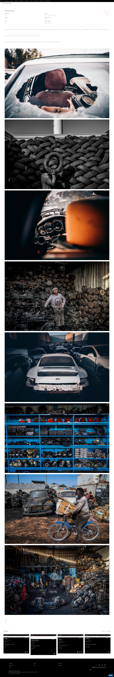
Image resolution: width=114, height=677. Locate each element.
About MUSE (10, 663)
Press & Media (95, 3)
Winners (83, 3)
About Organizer (11, 665)
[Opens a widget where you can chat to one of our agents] (110, 675)
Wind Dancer (60, 639)
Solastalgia (5, 638)
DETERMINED (87, 638)
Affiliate (10, 667)
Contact (35, 663)
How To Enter (75, 3)
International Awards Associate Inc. (16, 673)
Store (100, 3)
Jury (80, 3)
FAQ (34, 665)
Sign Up (111, 3)
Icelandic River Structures (35, 640)
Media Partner (60, 663)
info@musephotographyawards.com (99, 667)
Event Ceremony (89, 3)
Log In (108, 3)
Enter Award (104, 3)
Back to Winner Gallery (106, 631)
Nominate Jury (60, 665)
